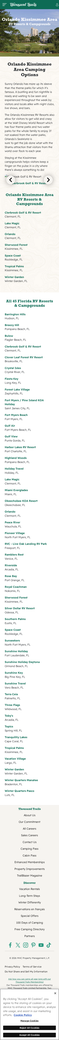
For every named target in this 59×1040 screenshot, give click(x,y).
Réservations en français (29, 909)
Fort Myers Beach (16, 415)
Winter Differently (29, 902)
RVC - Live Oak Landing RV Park (26, 543)
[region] (29, 1014)
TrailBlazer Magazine (29, 875)
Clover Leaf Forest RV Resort (24, 357)
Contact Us (30, 842)
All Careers (29, 828)
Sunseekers (12, 640)
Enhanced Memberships (29, 862)
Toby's (9, 715)
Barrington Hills (15, 314)
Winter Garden (14, 277)
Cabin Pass (29, 855)
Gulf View (11, 436)
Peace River (12, 522)
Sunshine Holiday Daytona (22, 662)
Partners (29, 936)
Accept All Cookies (29, 1035)
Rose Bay (11, 576)
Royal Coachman (16, 586)
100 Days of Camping (29, 922)
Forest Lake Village (17, 389)
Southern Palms (15, 619)
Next (48, 179)
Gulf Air (10, 425)
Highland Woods (16, 458)
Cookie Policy (23, 1015)
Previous (10, 179)
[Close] (55, 993)
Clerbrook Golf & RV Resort (29, 183)
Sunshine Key (14, 672)
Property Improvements (29, 869)
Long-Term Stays (29, 895)
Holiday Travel (14, 468)
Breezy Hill (12, 325)
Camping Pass (29, 848)
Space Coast (13, 255)
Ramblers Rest (14, 554)
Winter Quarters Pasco (19, 790)
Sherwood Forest (16, 244)
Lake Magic (12, 223)
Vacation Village (15, 758)
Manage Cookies (29, 1020)
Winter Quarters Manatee (21, 780)
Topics (9, 726)
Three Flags (12, 705)
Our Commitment (29, 821)
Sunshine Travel (15, 683)
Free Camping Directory (29, 929)
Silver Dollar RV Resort (20, 608)
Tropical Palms (14, 266)
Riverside (11, 565)
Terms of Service (32, 966)
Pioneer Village (15, 533)
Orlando (10, 234)
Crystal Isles (13, 368)
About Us (29, 815)
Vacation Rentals (29, 889)
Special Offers (29, 915)
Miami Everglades (16, 490)
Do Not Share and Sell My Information (26, 971)
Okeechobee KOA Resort (21, 500)
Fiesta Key (11, 378)
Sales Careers (29, 835)
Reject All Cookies (29, 1027)
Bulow (9, 335)
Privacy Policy (12, 966)
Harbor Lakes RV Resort (20, 447)
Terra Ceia (11, 694)
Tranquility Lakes (16, 737)
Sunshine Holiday (16, 651)
